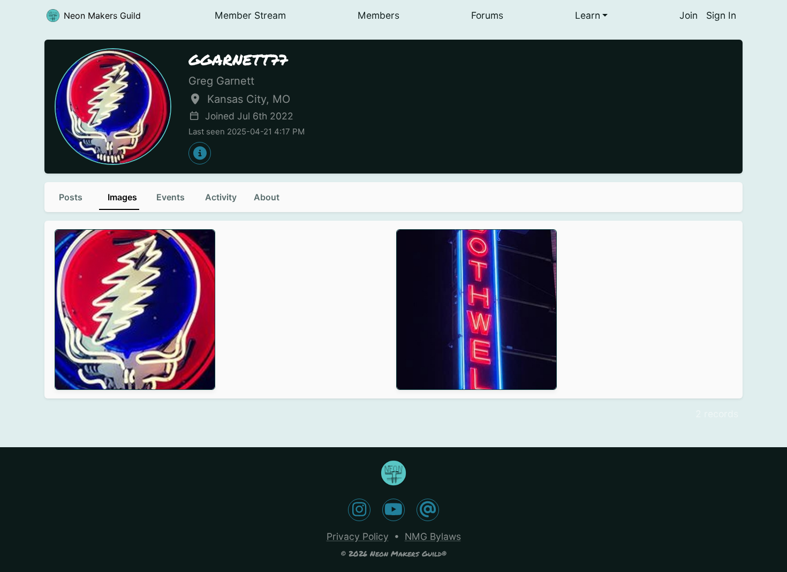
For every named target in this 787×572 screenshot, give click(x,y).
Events (170, 197)
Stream (250, 15)
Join (688, 15)
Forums (487, 15)
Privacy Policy (358, 536)
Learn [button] (587, 15)
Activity (221, 197)
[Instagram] (359, 510)
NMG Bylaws (433, 536)
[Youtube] (393, 510)
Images (122, 197)
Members (378, 15)
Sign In (721, 15)
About (266, 197)
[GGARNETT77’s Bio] (199, 153)
